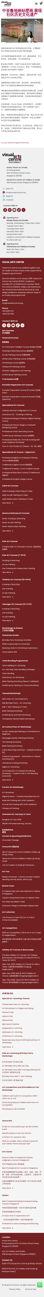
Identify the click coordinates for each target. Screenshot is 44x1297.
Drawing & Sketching (11, 584)
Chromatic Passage (10, 840)
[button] (36, 3)
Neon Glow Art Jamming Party (15, 699)
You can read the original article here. (15, 143)
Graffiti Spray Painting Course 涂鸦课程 (18, 435)
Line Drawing (7, 588)
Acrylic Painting (8, 593)
